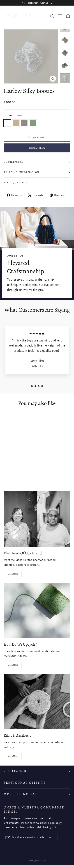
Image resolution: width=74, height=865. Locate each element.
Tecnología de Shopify (37, 861)
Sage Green (33, 123)
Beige (15, 123)
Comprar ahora (37, 148)
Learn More (13, 573)
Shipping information (21, 172)
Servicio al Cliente (25, 782)
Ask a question (16, 182)
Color (13, 115)
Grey (24, 123)
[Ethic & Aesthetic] (37, 701)
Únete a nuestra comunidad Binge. (34, 809)
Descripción (14, 161)
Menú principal (20, 794)
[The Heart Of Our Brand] (37, 519)
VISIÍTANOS (15, 771)
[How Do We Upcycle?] (37, 610)
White (7, 123)
